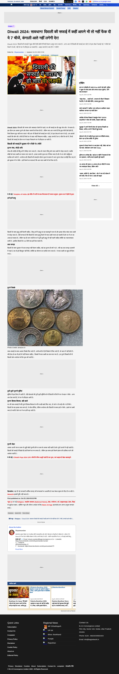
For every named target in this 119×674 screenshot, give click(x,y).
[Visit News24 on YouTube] (90, 1)
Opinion (94, 5)
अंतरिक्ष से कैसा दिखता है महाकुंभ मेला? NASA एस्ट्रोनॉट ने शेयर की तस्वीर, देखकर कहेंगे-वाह (92, 119)
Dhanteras (10, 513)
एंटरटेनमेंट (60, 5)
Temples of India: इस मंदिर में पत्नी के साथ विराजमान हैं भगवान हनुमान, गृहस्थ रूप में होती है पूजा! (43, 194)
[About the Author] (12, 532)
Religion (10, 26)
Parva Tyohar (26, 513)
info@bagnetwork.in (91, 639)
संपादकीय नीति (70, 666)
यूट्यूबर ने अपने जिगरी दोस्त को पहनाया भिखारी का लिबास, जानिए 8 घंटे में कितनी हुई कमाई (93, 128)
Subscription (12, 627)
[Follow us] (102, 1)
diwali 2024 (18, 513)
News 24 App (47, 505)
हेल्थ (80, 5)
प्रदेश (44, 5)
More (101, 5)
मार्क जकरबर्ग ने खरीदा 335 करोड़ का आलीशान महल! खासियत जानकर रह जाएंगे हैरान (94, 109)
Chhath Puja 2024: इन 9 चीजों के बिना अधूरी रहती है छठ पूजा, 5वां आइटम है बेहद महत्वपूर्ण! (42, 457)
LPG (69, 8)
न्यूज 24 (10, 502)
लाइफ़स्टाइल (64, 502)
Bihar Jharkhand (54, 635)
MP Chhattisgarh (54, 626)
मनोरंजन (53, 502)
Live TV (34, 5)
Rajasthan (52, 643)
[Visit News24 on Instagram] (79, 1)
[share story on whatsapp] (45, 55)
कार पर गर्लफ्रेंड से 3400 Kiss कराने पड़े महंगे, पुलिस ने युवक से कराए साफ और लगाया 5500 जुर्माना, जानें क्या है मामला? (94, 89)
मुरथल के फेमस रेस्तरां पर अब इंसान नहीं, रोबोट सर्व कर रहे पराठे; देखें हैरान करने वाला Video (95, 147)
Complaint (11, 635)
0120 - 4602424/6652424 (94, 636)
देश (40, 5)
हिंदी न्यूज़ (11, 518)
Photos (68, 5)
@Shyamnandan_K (21, 544)
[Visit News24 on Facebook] (76, 1)
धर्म (58, 502)
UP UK (50, 630)
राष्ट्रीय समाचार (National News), (36, 502)
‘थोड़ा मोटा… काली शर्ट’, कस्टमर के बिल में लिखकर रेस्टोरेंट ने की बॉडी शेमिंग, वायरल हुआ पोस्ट (94, 100)
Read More (19, 549)
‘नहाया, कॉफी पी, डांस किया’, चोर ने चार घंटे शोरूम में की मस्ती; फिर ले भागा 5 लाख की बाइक (94, 175)
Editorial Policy (12, 655)
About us (10, 651)
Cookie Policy (12, 647)
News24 (10, 494)
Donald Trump (61, 8)
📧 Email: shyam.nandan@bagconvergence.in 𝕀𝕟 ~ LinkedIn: (44, 536)
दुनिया (50, 5)
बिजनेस (74, 5)
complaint (60, 666)
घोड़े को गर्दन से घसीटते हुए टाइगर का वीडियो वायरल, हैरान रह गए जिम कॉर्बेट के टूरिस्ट (94, 137)
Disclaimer (11, 643)
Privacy (10, 666)
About (33, 666)
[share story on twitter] (36, 55)
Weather (75, 8)
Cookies (27, 666)
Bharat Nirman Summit (47, 8)
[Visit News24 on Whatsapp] (86, 1)
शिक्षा (73, 502)
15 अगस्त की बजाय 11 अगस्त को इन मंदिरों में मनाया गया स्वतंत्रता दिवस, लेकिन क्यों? (94, 165)
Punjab (50, 639)
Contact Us (11, 631)
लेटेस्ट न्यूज (26, 5)
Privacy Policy (12, 639)
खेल (55, 5)
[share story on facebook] (30, 55)
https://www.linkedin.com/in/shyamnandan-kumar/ (31, 541)
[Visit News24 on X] (83, 1)
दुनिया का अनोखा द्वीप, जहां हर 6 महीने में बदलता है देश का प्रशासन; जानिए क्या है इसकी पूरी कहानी (94, 156)
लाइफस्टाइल (86, 5)
